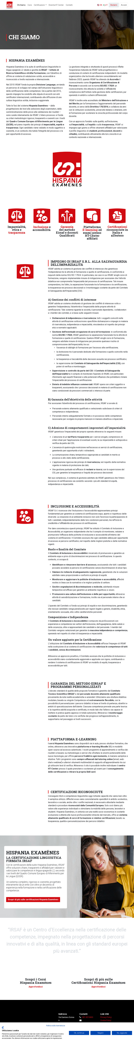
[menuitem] (21, 5)
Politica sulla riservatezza (55, 1026)
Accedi (124, 5)
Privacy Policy (106, 1017)
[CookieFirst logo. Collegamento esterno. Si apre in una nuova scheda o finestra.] (3, 1027)
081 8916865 (87, 1017)
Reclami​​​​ (113, 5)
